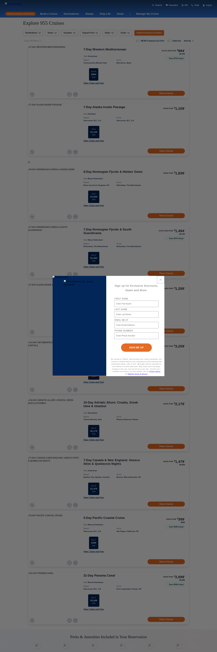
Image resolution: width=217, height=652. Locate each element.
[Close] (160, 279)
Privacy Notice (154, 371)
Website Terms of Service (137, 374)
